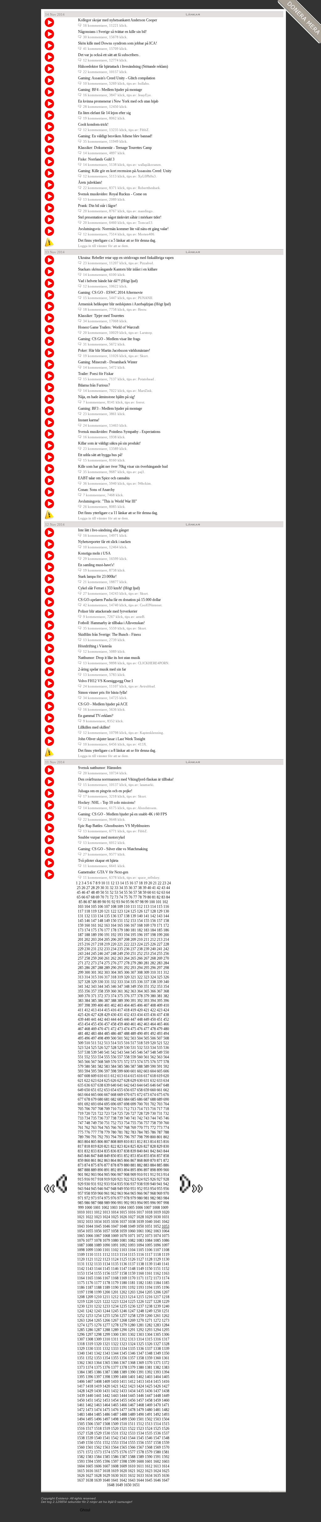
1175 (81, 1283)
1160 (140, 1273)
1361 (165, 1358)
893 (120, 1170)
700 (140, 1104)
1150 (148, 1269)
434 (140, 1015)
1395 (81, 1377)
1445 (131, 1395)
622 (87, 1080)
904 (100, 1174)
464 (153, 1024)
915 (80, 1179)
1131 (81, 1264)
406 (140, 1005)
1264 (89, 1320)
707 (94, 1109)
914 (166, 1174)
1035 (106, 1221)
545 (133, 1052)
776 (87, 1132)
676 (166, 1095)
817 (80, 1146)
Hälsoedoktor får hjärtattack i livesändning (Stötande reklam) (123, 66)
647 (159, 1085)
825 (133, 1146)
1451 (89, 1400)
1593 (81, 1461)
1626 (81, 1475)
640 (113, 1085)
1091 (114, 1245)
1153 (81, 1273)
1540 (98, 1438)
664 (87, 1095)
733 (80, 1118)
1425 (148, 1386)
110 (126, 906)
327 (80, 982)
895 (133, 1170)
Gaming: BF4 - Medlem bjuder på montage (110, 89)
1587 (123, 1457)
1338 (157, 1348)
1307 (81, 1339)
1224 (123, 1301)
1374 (89, 1367)
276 (113, 963)
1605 (89, 1466)
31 (107, 888)
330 (100, 982)
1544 (131, 1438)
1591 (157, 1457)
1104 (131, 1250)
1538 (81, 1438)
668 (113, 1095)
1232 (98, 1306)
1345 (123, 1353)
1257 (123, 1316)
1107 (157, 1250)
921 (120, 1179)
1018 (148, 1212)
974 (100, 1198)
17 (136, 883)
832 (87, 1151)
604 (153, 1071)
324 (153, 977)
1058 (114, 1231)
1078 (98, 1240)
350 (140, 986)
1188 (98, 1287)
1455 (123, 1400)
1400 (123, 1377)
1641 (114, 1480)
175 (94, 930)
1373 (81, 1367)
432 (126, 1015)
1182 (140, 1283)
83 (163, 897)
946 (100, 1189)
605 (159, 1071)
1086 (165, 1240)
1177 (98, 1283)
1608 (114, 1466)
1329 (81, 1348)
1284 (165, 1325)
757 (146, 1123)
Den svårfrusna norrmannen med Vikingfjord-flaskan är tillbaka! (126, 779)
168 (140, 925)
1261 (157, 1316)
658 (140, 1090)
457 (107, 1024)
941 (159, 1184)
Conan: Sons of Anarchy (96, 489)
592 (166, 1066)
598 (113, 1071)
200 (166, 935)
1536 (157, 1433)
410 (166, 1005)
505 (146, 1038)
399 (94, 1005)
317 (107, 977)
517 (133, 1043)
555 (107, 1057)
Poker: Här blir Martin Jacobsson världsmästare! (114, 350)
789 (80, 1137)
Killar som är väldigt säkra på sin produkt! (109, 443)
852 (126, 1156)
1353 (98, 1358)
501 (120, 1038)
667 (107, 1095)
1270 (140, 1320)
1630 (114, 1475)
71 (107, 897)
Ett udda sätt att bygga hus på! (100, 455)
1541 (106, 1438)
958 (87, 1193)
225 (146, 944)
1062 (148, 1231)
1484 (89, 1414)
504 (140, 1038)
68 (93, 897)
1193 (140, 1287)
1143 (89, 1269)
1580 (157, 1452)
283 (159, 963)
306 (126, 972)
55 (126, 892)
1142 (81, 1269)
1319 (89, 1344)
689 (159, 1099)
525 (94, 1047)
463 (146, 1024)
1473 (89, 1410)
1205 (148, 1292)
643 (133, 1085)
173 (80, 930)
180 (126, 930)
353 (159, 986)
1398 (106, 1377)
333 (120, 982)
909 (133, 1174)
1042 (165, 1221)
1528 (89, 1433)
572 (126, 1062)
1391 (140, 1372)
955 (159, 1189)
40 (149, 888)
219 (107, 944)
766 (113, 1127)
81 (154, 897)
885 (159, 1165)
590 (153, 1066)
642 (126, 1085)
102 (165, 902)
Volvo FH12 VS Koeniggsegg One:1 (105, 681)
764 (100, 1127)
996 (153, 1203)
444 (113, 1019)
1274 (81, 1325)
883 (146, 1165)
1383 (165, 1367)
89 (99, 902)
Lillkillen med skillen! (94, 727)
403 (120, 1005)
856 (153, 1156)
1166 (98, 1278)
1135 (114, 1264)
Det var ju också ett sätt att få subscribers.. (109, 55)
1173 (157, 1278)
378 (140, 996)
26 (83, 888)
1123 (106, 1259)
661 (159, 1090)
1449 (165, 1395)
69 (97, 897)
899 (159, 1170)
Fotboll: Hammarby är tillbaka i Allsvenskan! (111, 623)
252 (140, 953)
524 (87, 1047)
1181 (131, 1283)
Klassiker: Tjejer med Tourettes (101, 315)
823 (120, 1146)
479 (159, 1029)
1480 (148, 1410)
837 (120, 1151)
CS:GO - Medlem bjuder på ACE (103, 704)
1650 (127, 1485)
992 (126, 1203)
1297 (89, 1334)
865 (120, 1160)
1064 (165, 1231)
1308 (89, 1339)
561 (146, 1057)
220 (113, 944)
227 (159, 944)
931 (94, 1184)
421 (146, 1010)
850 (113, 1156)
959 (94, 1193)
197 (146, 935)
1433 (123, 1391)
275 (107, 963)
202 (87, 939)
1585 (106, 1457)
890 (100, 1170)
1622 (140, 1471)
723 (107, 1113)
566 (87, 1062)
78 (140, 897)
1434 (131, 1391)
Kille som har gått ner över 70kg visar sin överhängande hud (123, 466)
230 (87, 949)
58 (140, 892)
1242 (89, 1311)
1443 (114, 1395)
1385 (89, 1372)
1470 (157, 1405)
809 (120, 1142)
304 (113, 972)
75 (126, 897)
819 (94, 1146)
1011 (89, 1212)
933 (107, 1184)
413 (94, 1010)
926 (153, 1179)
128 (153, 911)
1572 (89, 1452)
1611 (140, 1466)
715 (146, 1109)
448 (140, 1019)
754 (126, 1123)
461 (133, 1024)
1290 (123, 1330)
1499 (123, 1419)
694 (100, 1104)
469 (94, 1029)
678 (87, 1099)
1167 (106, 1278)
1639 (98, 1480)
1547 (157, 1438)
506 (153, 1038)
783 (133, 1132)
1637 (81, 1480)
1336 (140, 1348)
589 (146, 1066)
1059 (123, 1231)
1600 (140, 1461)
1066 (89, 1236)
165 (120, 925)
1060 (131, 1231)
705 (80, 1109)
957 (80, 1193)
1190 (114, 1287)
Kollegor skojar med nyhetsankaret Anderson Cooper (117, 20)
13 (117, 883)
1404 (157, 1377)
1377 (114, 1367)
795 (120, 1137)
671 (133, 1095)
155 (146, 921)
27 (88, 888)
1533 (131, 1433)
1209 (89, 1297)
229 (80, 949)
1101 (106, 1250)
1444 (123, 1395)
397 (80, 1005)
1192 (131, 1287)
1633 (140, 1475)
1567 (140, 1447)
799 (146, 1137)
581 (94, 1066)
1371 (157, 1363)
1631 (123, 1475)
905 (107, 1174)
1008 (156, 1207)
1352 (89, 1358)
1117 (148, 1254)
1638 (89, 1480)
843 (159, 1151)
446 (126, 1019)
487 (120, 1033)
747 (80, 1123)
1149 (140, 1269)
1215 (140, 1297)
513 (107, 1043)
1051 (148, 1226)
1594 (89, 1461)
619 (159, 1076)
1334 (123, 1348)
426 (87, 1015)
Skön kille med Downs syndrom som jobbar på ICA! (117, 43)
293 (133, 968)
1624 (157, 1471)
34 (121, 888)
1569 (157, 1447)
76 (130, 897)
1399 (114, 1377)
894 (126, 1170)
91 (109, 902)
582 (100, 1066)
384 (87, 1000)
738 (113, 1118)
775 (80, 1132)
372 (100, 996)
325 (159, 977)
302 (100, 972)
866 (126, 1160)
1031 (165, 1217)
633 (159, 1080)
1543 (123, 1438)
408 (153, 1005)
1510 (123, 1424)
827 (146, 1146)
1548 (165, 1438)
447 (133, 1019)
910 (140, 1174)
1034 (98, 1221)
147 (94, 921)
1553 (114, 1442)
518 (140, 1043)
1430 (98, 1391)
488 (126, 1033)
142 (153, 916)
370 (87, 996)
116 (166, 906)
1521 (123, 1428)
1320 (98, 1344)
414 (100, 1010)
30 (102, 888)
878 (113, 1165)
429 (107, 1015)
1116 (140, 1254)
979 (133, 1198)
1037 (123, 1221)
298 (166, 968)
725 (120, 1113)
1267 (114, 1320)
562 (153, 1057)
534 (153, 1047)
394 (153, 1000)
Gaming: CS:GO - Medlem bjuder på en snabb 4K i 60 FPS (122, 814)
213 (159, 939)
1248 (140, 1311)
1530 (106, 1433)
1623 (148, 1471)
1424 (140, 1386)
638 (100, 1085)
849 (107, 1156)
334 (126, 982)
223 (133, 944)
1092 (123, 1245)
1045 (98, 1226)
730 (153, 1113)
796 (126, 1137)
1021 (81, 1217)
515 (120, 1043)
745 (159, 1118)
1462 (89, 1405)
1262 (165, 1316)
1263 (81, 1320)
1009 (164, 1207)
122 (113, 911)
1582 (81, 1457)
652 (100, 1090)
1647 (165, 1480)
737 (107, 1118)
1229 (165, 1301)
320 (126, 977)
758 (153, 1123)
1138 (140, 1264)
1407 (89, 1381)
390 (126, 1000)
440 (87, 1019)
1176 (89, 1283)
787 (159, 1132)
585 (120, 1066)
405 (133, 1005)
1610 (131, 1466)
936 (126, 1184)
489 (133, 1033)
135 (107, 916)
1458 (148, 1400)
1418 (89, 1386)
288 (100, 968)
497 (94, 1038)
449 (146, 1019)
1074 (157, 1236)
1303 (140, 1334)
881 (133, 1165)
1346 (131, 1353)
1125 (123, 1259)
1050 (140, 1226)
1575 (114, 1452)
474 (126, 1029)
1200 (106, 1292)
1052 (157, 1226)
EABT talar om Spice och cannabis (104, 478)
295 (146, 968)
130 (166, 911)
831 (80, 1151)
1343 (106, 1353)
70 (102, 897)
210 (140, 939)
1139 (148, 1264)
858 (166, 1156)
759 (159, 1123)
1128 (148, 1259)
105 (94, 906)
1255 (106, 1316)
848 (100, 1156)
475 (133, 1029)
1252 (81, 1316)
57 (135, 892)
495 (80, 1038)
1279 (123, 1325)
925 (146, 1179)
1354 (106, 1358)
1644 (140, 1480)
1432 (114, 1391)
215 (80, 944)
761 (80, 1127)
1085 (157, 1240)
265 (133, 958)
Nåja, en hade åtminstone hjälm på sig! (106, 397)
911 (146, 1174)
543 (120, 1052)
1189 (106, 1287)
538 (87, 1052)
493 (159, 1033)
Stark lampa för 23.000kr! (97, 576)
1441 (98, 1395)
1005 (130, 1207)
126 (140, 911)
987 (94, 1203)
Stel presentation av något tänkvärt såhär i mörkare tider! (119, 217)
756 (140, 1123)
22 (159, 883)
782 (126, 1132)
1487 (114, 1414)
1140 (157, 1264)
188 (87, 935)
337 (146, 982)
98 (142, 902)
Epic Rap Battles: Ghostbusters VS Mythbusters (114, 826)
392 (140, 1000)
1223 (114, 1301)
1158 (123, 1273)
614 (126, 1076)
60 (149, 892)
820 (100, 1146)
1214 (131, 1297)
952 (140, 1189)
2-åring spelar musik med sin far (102, 669)
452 (166, 1019)
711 (120, 1109)
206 (113, 939)
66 (83, 897)
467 (80, 1029)
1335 (131, 1348)
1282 (148, 1325)
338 (153, 982)
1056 (98, 1231)
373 (107, 996)
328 (87, 982)
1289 (114, 1330)
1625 (165, 1471)
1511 (131, 1424)
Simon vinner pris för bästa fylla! (102, 692)
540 (100, 1052)
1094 (140, 1245)
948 (113, 1189)
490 (140, 1033)
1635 (157, 1475)
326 (166, 977)
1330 (89, 1348)
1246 (123, 1311)
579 (80, 1066)
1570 (165, 1447)
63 (163, 892)
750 (100, 1123)
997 (159, 1203)
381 (159, 996)
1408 (98, 1381)
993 (133, 1203)
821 (107, 1146)
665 (94, 1095)
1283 (157, 1325)
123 (120, 911)
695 (107, 1104)
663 (80, 1095)
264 (126, 958)
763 (94, 1127)
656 (126, 1090)
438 (166, 1015)
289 (107, 968)
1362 (81, 1363)
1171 (140, 1278)
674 (153, 1095)
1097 (165, 1245)
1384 (81, 1372)
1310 (106, 1339)
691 (80, 1104)
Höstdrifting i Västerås (95, 646)
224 (140, 944)
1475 (106, 1410)
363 (133, 991)
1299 (106, 1334)
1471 (165, 1405)
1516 (81, 1428)
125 (133, 911)
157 (159, 921)
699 (133, 1104)
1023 (98, 1217)
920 (113, 1179)
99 (146, 902)
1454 (114, 1400)
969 (159, 1193)
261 (107, 958)
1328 (165, 1344)
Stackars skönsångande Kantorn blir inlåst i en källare (117, 269)
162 (100, 925)
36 (130, 888)
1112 (106, 1254)
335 (133, 982)
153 (133, 921)
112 (140, 906)
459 (120, 1024)
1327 (157, 1344)
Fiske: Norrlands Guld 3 (96, 159)
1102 (114, 1250)
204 (100, 939)
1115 (131, 1254)
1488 (123, 1414)
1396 (89, 1377)
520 (153, 1043)
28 (93, 888)
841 (146, 1151)
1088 (89, 1245)
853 (133, 1156)
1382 (157, 1367)
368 (166, 991)
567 (94, 1062)
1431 (106, 1391)
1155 (98, 1273)
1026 (123, 1217)
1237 (140, 1306)
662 (166, 1090)
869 (146, 1160)
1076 (81, 1240)
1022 (89, 1217)
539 (94, 1052)
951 (133, 1189)
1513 (148, 1424)
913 (159, 1174)
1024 (106, 1217)
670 (126, 1095)
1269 (131, 1320)
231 (94, 949)
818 (87, 1146)
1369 (140, 1363)
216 (87, 944)
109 (120, 906)
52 (111, 892)
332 (113, 982)
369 (80, 996)
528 (113, 1047)
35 (126, 888)
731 (159, 1113)
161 (94, 925)
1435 (140, 1391)
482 (87, 1033)
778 (100, 1132)
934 (113, 1184)
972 (87, 1198)
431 (120, 1015)
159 (80, 925)
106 (100, 906)
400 (100, 1005)
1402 (140, 1377)
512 (100, 1043)
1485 (98, 1414)
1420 (106, 1386)
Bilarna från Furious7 (94, 385)
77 (135, 897)
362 (126, 991)
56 (130, 892)
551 (80, 1057)
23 (164, 883)
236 (126, 949)
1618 (106, 1471)
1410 (114, 1381)
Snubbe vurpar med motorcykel (101, 837)
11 (108, 883)
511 (94, 1043)
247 (107, 953)
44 (168, 888)
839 (133, 1151)
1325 (140, 1344)
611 (107, 1076)
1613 (157, 1466)
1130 (165, 1259)
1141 (165, 1264)
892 (113, 1170)
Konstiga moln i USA (94, 553)
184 (153, 930)
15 (127, 883)
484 (100, 1033)
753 (120, 1123)
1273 (165, 1320)
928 (166, 1179)
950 (126, 1189)
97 (137, 902)
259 (94, 958)
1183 (148, 1283)
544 (126, 1052)
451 (159, 1019)
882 (140, 1165)
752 (113, 1123)
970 (166, 1193)
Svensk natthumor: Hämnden (99, 768)
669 (120, 1095)
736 (100, 1118)
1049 (131, 1226)
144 (166, 916)
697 (120, 1104)
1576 (123, 1452)
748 (87, 1123)
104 (87, 906)
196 (140, 935)
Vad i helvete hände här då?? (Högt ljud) (108, 281)
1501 (140, 1419)
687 (146, 1099)
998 (166, 1203)
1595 (98, 1461)
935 (120, 1184)
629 (133, 1080)
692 (87, 1104)
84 (168, 897)
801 (159, 1137)
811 (133, 1142)
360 (113, 991)
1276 (98, 1325)
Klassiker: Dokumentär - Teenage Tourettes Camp (115, 147)
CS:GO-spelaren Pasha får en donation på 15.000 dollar (119, 600)
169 (146, 925)
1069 (114, 1236)
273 (94, 963)
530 (126, 1047)
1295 (165, 1330)
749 (94, 1123)
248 (113, 953)
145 (80, 921)
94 (123, 902)
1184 (157, 1283)
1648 (110, 1485)
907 (120, 1174)
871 (159, 1160)
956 (166, 1189)
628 (126, 1080)
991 (120, 1203)
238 (140, 949)
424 (166, 1010)
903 (94, 1174)
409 (159, 1005)
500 (113, 1038)
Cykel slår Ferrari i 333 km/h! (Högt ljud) (109, 588)
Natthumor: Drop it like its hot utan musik (109, 658)
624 (100, 1080)
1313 (131, 1339)
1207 (165, 1292)
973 (94, 1198)
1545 (140, 1438)
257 (80, 958)
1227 (148, 1301)
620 (166, 1076)
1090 (106, 1245)
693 (94, 1104)
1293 (148, 1330)
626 (113, 1080)
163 (107, 925)
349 (133, 986)
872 (166, 1160)
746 (166, 1118)
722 (100, 1113)
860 (87, 1160)
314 (87, 977)
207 (120, 939)
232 (100, 949)
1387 (106, 1372)
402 (113, 1005)
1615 (81, 1471)
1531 (114, 1433)
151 (120, 921)
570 (113, 1062)
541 (107, 1052)
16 (131, 883)
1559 (165, 1442)
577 (159, 1062)
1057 (106, 1231)
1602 (157, 1461)
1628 (98, 1475)
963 (120, 1193)
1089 (98, 1245)
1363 (89, 1363)
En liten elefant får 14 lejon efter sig (104, 113)
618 (153, 1076)
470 (100, 1029)
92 (113, 902)
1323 (123, 1344)
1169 (123, 1278)
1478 (131, 1410)
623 (94, 1080)
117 (80, 911)
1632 (131, 1475)
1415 (157, 1381)
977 (120, 1198)
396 (166, 1000)
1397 (98, 1377)
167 (133, 925)
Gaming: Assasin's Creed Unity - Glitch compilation (116, 78)
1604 (81, 1466)
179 (120, 930)
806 (100, 1142)
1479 (140, 1410)
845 (80, 1156)
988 (100, 1203)
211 (146, 939)
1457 (140, 1400)
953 (146, 1189)
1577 (131, 1452)
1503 (157, 1419)
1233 (106, 1306)
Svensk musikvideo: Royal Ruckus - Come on (112, 194)
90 (104, 902)
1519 (106, 1428)
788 (166, 1132)
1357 (131, 1358)
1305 (157, 1334)
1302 (131, 1334)
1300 (114, 1334)
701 (146, 1104)
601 (133, 1071)
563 (159, 1057)
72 (111, 897)
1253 (89, 1316)
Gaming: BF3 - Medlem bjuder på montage (110, 408)
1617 (98, 1471)
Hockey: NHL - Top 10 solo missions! (106, 802)
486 (113, 1033)
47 (88, 892)
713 (133, 1109)
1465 (114, 1405)
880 (126, 1165)
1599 (131, 1461)
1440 (89, 1395)
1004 (122, 1207)
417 (120, 1010)
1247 (131, 1311)
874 (87, 1165)
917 (94, 1179)
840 (140, 1151)
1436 (148, 1391)
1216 (148, 1297)
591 (159, 1066)
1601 (148, 1461)
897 (146, 1170)
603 (146, 1071)
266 (140, 958)
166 (126, 925)
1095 (148, 1245)
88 (95, 902)
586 (126, 1066)
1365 (106, 1363)
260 (100, 958)
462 (140, 1024)
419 (133, 1010)
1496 (98, 1419)
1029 (148, 1217)
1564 (114, 1447)
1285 (81, 1330)
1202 (123, 1292)
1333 (114, 1348)
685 (133, 1099)
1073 (148, 1236)
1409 (106, 1381)
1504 (165, 1419)
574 (140, 1062)
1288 (106, 1330)
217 (94, 944)
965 (133, 1193)
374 (113, 996)
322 (140, 977)
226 (153, 944)
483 (94, 1033)
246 (100, 953)
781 (120, 1132)
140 (140, 916)
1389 (123, 1372)
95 (127, 902)
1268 (123, 1320)
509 (80, 1043)
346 (113, 986)
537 (80, 1052)
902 (87, 1174)
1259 (140, 1316)
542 (113, 1052)
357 (94, 991)
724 (113, 1113)
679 (94, 1099)
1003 (114, 1207)
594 (87, 1071)
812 (140, 1142)
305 (120, 972)
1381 (148, 1367)
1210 (98, 1297)
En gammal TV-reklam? (95, 716)
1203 (131, 1292)
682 (113, 1099)
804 (87, 1142)
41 (154, 888)
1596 (106, 1461)
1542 (114, 1438)
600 (126, 1071)
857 (159, 1156)
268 (153, 958)
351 (146, 986)
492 (153, 1033)
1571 (81, 1452)
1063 (157, 1231)
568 (100, 1062)
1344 (114, 1353)
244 (87, 953)
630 (140, 1080)
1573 (98, 1452)
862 (100, 1160)
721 (94, 1113)
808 (113, 1142)
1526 (165, 1428)
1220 (89, 1301)
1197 (81, 1292)
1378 (123, 1367)
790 (87, 1137)
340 (166, 982)
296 (153, 968)
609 (94, 1076)
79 (144, 897)
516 (126, 1043)
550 (166, 1052)
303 (107, 972)
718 (166, 1109)
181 (133, 930)
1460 (165, 1400)
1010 (81, 1212)
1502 (148, 1419)
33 (116, 888)
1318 (81, 1344)
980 (140, 1198)
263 (120, 958)
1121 (89, 1259)
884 (153, 1165)
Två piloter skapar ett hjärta (98, 860)
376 (126, 996)
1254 (98, 1316)
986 (87, 1203)
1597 (114, 1461)
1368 (131, 1363)
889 (94, 1170)
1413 (140, 1381)
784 (140, 1132)
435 (146, 1015)
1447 (148, 1395)
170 (153, 925)
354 (166, 986)
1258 (131, 1316)
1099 (89, 1250)
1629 (106, 1475)
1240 (165, 1306)
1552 (106, 1442)
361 (120, 991)
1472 (81, 1410)
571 (120, 1062)
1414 (148, 1381)
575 (146, 1062)
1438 (165, 1391)
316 (100, 977)
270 (166, 958)
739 (120, 1118)
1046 (106, 1226)
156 (153, 921)
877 (107, 1165)
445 (120, 1019)
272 (87, 963)
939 (146, 1184)
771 (146, 1127)
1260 (148, 1316)
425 (80, 1015)
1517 (89, 1428)
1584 (98, 1457)
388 (113, 1000)
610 (100, 1076)
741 (133, 1118)
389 (120, 1000)
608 (87, 1076)
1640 (106, 1480)
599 (120, 1071)
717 (159, 1109)
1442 (106, 1395)
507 (159, 1038)
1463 (98, 1405)
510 (87, 1043)
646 (153, 1085)
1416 (165, 1381)
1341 (89, 1353)
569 (107, 1062)
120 (100, 911)
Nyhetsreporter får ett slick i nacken (104, 542)
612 (113, 1076)
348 (126, 986)
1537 (165, 1433)
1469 (148, 1405)
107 (107, 906)
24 (169, 883)
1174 (165, 1278)
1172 (148, 1278)
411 (80, 1010)
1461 (81, 1405)
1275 (89, 1325)
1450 (81, 1400)
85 (80, 902)
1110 (89, 1254)
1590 (148, 1457)
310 (153, 972)
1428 (81, 1391)
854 (140, 1156)
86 (85, 902)
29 (97, 888)
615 (133, 1076)
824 (126, 1146)
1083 (140, 1240)
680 (100, 1099)
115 (159, 906)
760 (166, 1123)
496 (87, 1038)
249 (120, 953)
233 (107, 949)
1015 (123, 1212)
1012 (98, 1212)
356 (87, 991)
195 (133, 935)
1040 (148, 1221)
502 (126, 1038)
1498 (114, 1419)
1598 (123, 1461)
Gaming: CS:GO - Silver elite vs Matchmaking (113, 849)
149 (107, 921)
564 (166, 1057)
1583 (89, 1457)
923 (133, 1179)
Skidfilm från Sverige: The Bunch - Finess (109, 634)
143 (159, 916)
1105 (140, 1250)
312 (166, 972)
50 (102, 892)
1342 (98, 1353)
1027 (131, 1217)
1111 (98, 1254)
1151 (157, 1269)
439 (80, 1019)
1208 (81, 1297)
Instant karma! (88, 420)
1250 (157, 1311)
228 (166, 944)
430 (113, 1015)
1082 (131, 1240)
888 (87, 1170)
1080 (114, 1240)
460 (126, 1024)
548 (153, 1052)
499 (107, 1038)
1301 (123, 1334)
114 (153, 906)
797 (133, 1137)
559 (133, 1057)
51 (107, 892)
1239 (157, 1306)
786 (153, 1132)
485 (107, 1033)
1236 (131, 1306)
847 (94, 1156)
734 (87, 1118)
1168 (114, 1278)
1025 (114, 1217)
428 (100, 1015)
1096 (157, 1245)
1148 (131, 1269)
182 (140, 930)
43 (163, 888)
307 (133, 972)
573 (133, 1062)
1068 (106, 1236)
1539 (89, 1438)
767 (120, 1127)
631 (146, 1080)
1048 (123, 1226)
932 (100, 1184)
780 (113, 1132)
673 (146, 1095)
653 (107, 1090)
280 (140, 963)
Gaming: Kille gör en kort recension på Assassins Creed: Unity (124, 171)
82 (158, 897)
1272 (157, 1320)
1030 (157, 1217)
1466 (123, 1405)
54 (121, 892)
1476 (114, 1410)
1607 (106, 1466)
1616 (89, 1471)
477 (146, 1029)
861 (94, 1160)
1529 (98, 1433)
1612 (148, 1466)
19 (145, 883)
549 (159, 1052)
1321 (106, 1344)
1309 (98, 1339)
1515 (165, 1424)
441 (94, 1019)
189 (94, 935)
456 (100, 1024)
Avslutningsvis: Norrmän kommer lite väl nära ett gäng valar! (123, 229)
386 (100, 1000)
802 (166, 1137)
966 (140, 1193)
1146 (114, 1269)
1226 (140, 1301)
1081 (123, 1240)
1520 (114, 1428)
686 (140, 1099)
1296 (81, 1334)
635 (80, 1085)
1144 (98, 1269)
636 (87, 1085)
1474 (98, 1410)
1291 (131, 1330)
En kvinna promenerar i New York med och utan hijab (118, 101)
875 (94, 1165)
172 (166, 925)
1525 (157, 1428)
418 (126, 1010)
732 (166, 1113)
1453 (106, 1400)
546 (140, 1052)
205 (107, 939)
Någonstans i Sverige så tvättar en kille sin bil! (112, 31)
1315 (148, 1339)
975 (107, 1198)
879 (120, 1165)
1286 (89, 1330)
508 (166, 1038)
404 (126, 1005)
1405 (165, 1377)
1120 (81, 1259)
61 (154, 892)
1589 (140, 1457)
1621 (131, 1471)
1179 (114, 1283)
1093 (131, 1245)
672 (140, 1095)
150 (113, 921)
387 (107, 1000)
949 (120, 1189)
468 (87, 1029)
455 (94, 1024)
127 (146, 911)
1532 (123, 1433)
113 (146, 906)
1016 (131, 1212)
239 (146, 949)
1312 (123, 1339)
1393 (157, 1372)
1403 (148, 1377)
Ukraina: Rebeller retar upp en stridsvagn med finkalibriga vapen (126, 257)
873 (80, 1165)
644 (140, 1085)
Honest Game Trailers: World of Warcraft (108, 327)
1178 (106, 1283)
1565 (123, 1447)
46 (83, 892)
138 (126, 916)
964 (126, 1193)
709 (107, 1109)
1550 (89, 1442)
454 (87, 1024)
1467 (131, 1405)
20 (150, 883)
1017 (140, 1212)
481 (80, 1033)
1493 (165, 1414)
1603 (165, 1461)
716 (153, 1109)
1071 (131, 1236)
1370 (148, 1363)
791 (94, 1137)
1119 (165, 1254)
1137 (131, 1264)
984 (166, 1198)
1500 (131, 1419)
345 (107, 986)
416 (113, 1010)
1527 (81, 1433)
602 (140, 1071)
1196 (165, 1287)
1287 (98, 1330)
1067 (98, 1236)
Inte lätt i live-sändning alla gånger (103, 530)
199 (159, 935)
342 (87, 986)
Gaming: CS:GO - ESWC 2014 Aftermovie (110, 292)
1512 (140, 1424)
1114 (123, 1254)
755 (133, 1123)
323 (146, 977)
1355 (114, 1358)
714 (140, 1109)
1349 (157, 1353)
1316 (157, 1339)
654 (113, 1090)
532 (140, 1047)
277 (120, 963)
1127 (140, 1259)
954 (153, 1189)
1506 (89, 1424)
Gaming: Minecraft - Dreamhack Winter (107, 362)
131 (80, 916)
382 (166, 996)
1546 (148, 1438)
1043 (81, 1226)
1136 (123, 1264)
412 (87, 1010)
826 (140, 1146)
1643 (131, 1480)
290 (113, 968)
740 (126, 1118)
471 (107, 1029)
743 (146, 1118)
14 (122, 883)
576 (153, 1062)
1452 (98, 1400)
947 (107, 1189)
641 (120, 1085)
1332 (106, 1348)
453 (80, 1024)
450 (153, 1019)
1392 (148, 1372)
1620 (123, 1471)
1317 (165, 1339)
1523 (140, 1428)
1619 (114, 1471)
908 (126, 1174)
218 (100, 944)
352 (153, 986)
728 (140, 1113)
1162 (157, 1273)
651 (94, 1090)
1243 (98, 1311)
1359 (148, 1358)
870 (153, 1160)
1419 (98, 1386)
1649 (119, 1485)
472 (113, 1029)
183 (146, 930)
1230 (81, 1306)
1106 (148, 1250)
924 (140, 1179)
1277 (106, 1325)
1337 (148, 1348)
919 (107, 1179)
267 (146, 958)
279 (133, 963)
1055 (89, 1231)
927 (159, 1179)
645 (146, 1085)
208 (126, 939)
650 (87, 1090)
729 (146, 1113)
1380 (140, 1367)
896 (140, 1170)
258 (87, 958)
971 (80, 1198)
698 (126, 1104)
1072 (140, 1236)
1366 (114, 1363)
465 (159, 1024)
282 (153, 963)
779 (107, 1132)
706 (87, 1109)
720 (87, 1113)
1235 (123, 1306)
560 (140, 1057)
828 (153, 1146)
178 (113, 930)
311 (159, 972)
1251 (165, 1311)
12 (112, 883)
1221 (98, 1301)
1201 (114, 1292)
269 (159, 958)
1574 (106, 1452)
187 (80, 935)
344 (100, 986)
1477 (123, 1410)
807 (107, 1142)
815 (159, 1142)
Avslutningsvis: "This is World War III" (107, 501)
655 (120, 1090)
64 (168, 892)
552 (87, 1057)
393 (146, 1000)
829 (159, 1146)
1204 (140, 1292)
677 (80, 1099)
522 (166, 1043)
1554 (123, 1442)
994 (140, 1203)
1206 (157, 1292)
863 (107, 1160)
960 (100, 1193)
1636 (165, 1475)
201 (80, 939)
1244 (106, 1311)
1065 (81, 1236)
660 (153, 1090)
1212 (114, 1297)
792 (100, 1137)
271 (80, 963)
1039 (140, 1221)
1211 (106, 1297)
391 (133, 1000)
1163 (165, 1273)
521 (159, 1043)
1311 (114, 1339)
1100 (98, 1250)
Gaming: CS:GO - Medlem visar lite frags (109, 339)
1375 (98, 1367)
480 (166, 1029)
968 (153, 1193)
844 (166, 1151)
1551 (98, 1442)
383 (80, 1000)
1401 (131, 1377)
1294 (157, 1330)
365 (146, 991)
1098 (81, 1250)
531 (133, 1047)
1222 (106, 1301)
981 (146, 1198)
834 (100, 1151)
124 (126, 911)
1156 (106, 1273)
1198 (89, 1292)
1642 (123, 1480)
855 (146, 1156)
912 (153, 1174)
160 (87, 925)
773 (159, 1127)
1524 (148, 1428)
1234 (114, 1306)
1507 (98, 1424)
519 (146, 1043)
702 (153, 1104)
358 (100, 991)
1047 (114, 1226)
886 (166, 1165)
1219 (81, 1301)
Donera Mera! (299, 21)
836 (113, 1151)
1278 (114, 1325)
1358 (140, 1358)
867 (133, 1160)
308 (140, 972)
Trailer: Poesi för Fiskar (95, 373)
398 (87, 1005)
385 (94, 1000)
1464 (106, 1405)
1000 (88, 1207)
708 (100, 1109)
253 (146, 953)
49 (97, 892)
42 (158, 888)
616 (140, 1076)
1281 (140, 1325)
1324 (131, 1344)
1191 (123, 1287)
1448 (157, 1395)
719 (80, 1113)
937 (133, 1184)
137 (120, 916)
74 (121, 897)
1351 (81, 1358)
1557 (148, 1442)
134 (100, 916)
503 (133, 1038)
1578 (140, 1452)
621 (80, 1080)
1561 (89, 1447)
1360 (157, 1358)
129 (159, 911)
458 (113, 1024)
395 (159, 1000)
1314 (140, 1339)
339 (159, 982)
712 (126, 1109)
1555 (131, 1442)
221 (120, 944)
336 (140, 982)
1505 (81, 1424)
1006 (139, 1207)
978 (126, 1198)
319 (120, 977)
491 (146, 1033)
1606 (98, 1466)
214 (166, 939)
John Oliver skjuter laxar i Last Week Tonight (111, 739)
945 (94, 1189)
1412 (131, 1381)
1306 (165, 1334)
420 (140, 1010)
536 (166, 1047)
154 (140, 921)
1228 (157, 1301)
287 (94, 968)
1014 (114, 1212)
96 (132, 902)
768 (126, 1127)
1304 (148, 1334)
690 (166, 1099)
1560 (81, 1447)
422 (153, 1010)
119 (94, 911)
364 (140, 991)
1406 (81, 1381)
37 (135, 888)
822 (113, 1146)
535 (159, 1047)
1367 (123, 1363)
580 (87, 1066)
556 (113, 1057)
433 (133, 1015)
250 (126, 953)
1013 (106, 1212)
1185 (165, 1283)
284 (166, 963)
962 (113, 1193)
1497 (106, 1419)
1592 (165, 1457)
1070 (123, 1236)
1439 (81, 1395)
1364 (98, 1363)
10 (103, 883)
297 (159, 968)
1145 (106, 1269)
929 (80, 1184)
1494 (81, 1419)
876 (100, 1165)
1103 (123, 1250)
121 (107, 911)
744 (153, 1118)
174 (87, 930)
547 (146, 1052)
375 (120, 996)
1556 (140, 1442)
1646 (157, 1480)
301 (94, 972)
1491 (148, 1414)
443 (107, 1019)
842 (153, 1151)
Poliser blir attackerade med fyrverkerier (107, 611)
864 (113, 1160)
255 (159, 953)
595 (94, 1071)
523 (80, 1047)
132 (87, 916)
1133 (98, 1264)
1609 (123, 1466)
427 (94, 1015)
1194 (148, 1287)
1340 (81, 1353)
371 (94, 996)
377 (133, 996)
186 (166, 930)
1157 (114, 1273)
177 (107, 930)
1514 (157, 1424)
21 (155, 883)
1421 (114, 1386)
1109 (81, 1254)
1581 (165, 1452)
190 (100, 935)
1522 (131, 1428)
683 (120, 1099)
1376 (106, 1367)
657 (133, 1090)
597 (107, 1071)
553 (94, 1057)
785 (146, 1132)
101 (158, 902)
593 (80, 1071)
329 (94, 982)
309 (146, 972)
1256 (114, 1316)
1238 (148, 1306)
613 (120, 1076)
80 (149, 897)
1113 (114, 1254)
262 (113, 958)
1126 (131, 1259)
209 (133, 939)
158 (166, 921)
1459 (157, 1400)
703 (159, 1104)
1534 (140, 1433)
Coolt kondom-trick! (93, 124)
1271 (148, 1320)
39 (144, 888)
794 (113, 1137)
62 (158, 892)
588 (140, 1066)
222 (126, 944)
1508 (106, 1424)
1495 (89, 1419)
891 (107, 1170)
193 (120, 935)
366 (153, 991)
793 (107, 1137)
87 (90, 902)
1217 (157, 1297)
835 (107, 1151)
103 (80, 906)
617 (146, 1076)
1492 (157, 1414)
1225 (131, 1301)
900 (166, 1170)
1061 (140, 1231)
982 (153, 1198)
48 (93, 892)
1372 (165, 1363)
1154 (89, 1273)
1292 (140, 1330)
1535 (148, 1433)
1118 (157, 1254)
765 (107, 1127)
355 (80, 991)
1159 (131, 1273)
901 (80, 1174)
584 (113, 1066)
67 (88, 897)
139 (133, 916)
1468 (140, 1405)
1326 (148, 1344)
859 (80, 1160)
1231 (89, 1306)
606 (166, 1071)
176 (100, 930)
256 (166, 953)
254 (153, 953)
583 (107, 1066)
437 (159, 1015)
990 (113, 1203)
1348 (148, 1353)
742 (140, 1118)
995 (146, 1203)
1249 (148, 1311)
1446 (140, 1395)
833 (94, 1151)
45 (79, 892)
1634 (148, 1475)
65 (79, 897)
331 (107, 982)
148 (100, 921)
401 (107, 1005)
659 (146, 1090)
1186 (81, 1287)
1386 (98, 1372)
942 (166, 1184)
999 (81, 1207)
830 (166, 1146)
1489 (131, 1414)
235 (120, 949)
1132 (89, 1264)
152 (126, 921)
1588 (131, 1457)
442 (100, 1019)
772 (153, 1127)
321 (133, 977)
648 (166, 1085)
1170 (131, 1278)
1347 (140, 1353)
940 (153, 1184)
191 (107, 935)
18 (141, 883)
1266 (106, 1320)
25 (79, 888)
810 (126, 1142)
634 (166, 1080)
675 (159, 1095)
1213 (123, 1297)
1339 (165, 1348)
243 (80, 953)
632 (153, 1080)
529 (120, 1047)
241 (159, 949)
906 (113, 1174)
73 (116, 897)
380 (153, 996)
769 (133, 1127)
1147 (123, 1269)
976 (113, 1198)
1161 (148, 1273)
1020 (165, 1212)
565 (80, 1062)
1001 (97, 1207)
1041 (157, 1221)
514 (113, 1043)
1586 (114, 1457)
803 (80, 1142)
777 (94, 1132)
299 (80, 972)
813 (146, 1142)
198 (153, 935)
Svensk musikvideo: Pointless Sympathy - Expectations (119, 431)
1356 (123, 1358)
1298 (98, 1334)
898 (153, 1170)
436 (153, 1015)
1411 (123, 1381)
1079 (106, 1240)
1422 (123, 1386)
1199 (98, 1292)
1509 (114, 1424)
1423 (131, 1386)
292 (126, 968)
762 (87, 1127)
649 (80, 1090)
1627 (89, 1475)
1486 (106, 1414)
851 (120, 1156)
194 (126, 935)
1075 (165, 1236)
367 (159, 991)
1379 (131, 1367)
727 (133, 1113)
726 (126, 1113)
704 (166, 1104)
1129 (157, 1259)
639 (107, 1085)
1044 (89, 1226)
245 (94, 953)
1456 (131, 1400)
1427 (165, 1386)
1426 (157, 1386)
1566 (131, 1447)
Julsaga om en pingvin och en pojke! (105, 791)
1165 (89, 1278)
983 (159, 1198)
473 (120, 1029)
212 (153, 939)
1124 (114, 1259)
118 (87, 911)
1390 (131, 1372)
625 (107, 1080)
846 (87, 1156)
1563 (106, 1447)
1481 (157, 1410)
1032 (81, 1221)
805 (94, 1142)
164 (113, 925)
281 (146, 963)
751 (107, 1123)
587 (133, 1066)
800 (153, 1137)
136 (113, 916)
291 (120, 968)
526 (100, 1047)
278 (126, 963)
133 (94, 916)
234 (113, 949)
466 (166, 1024)
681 (107, 1099)
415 (107, 1010)
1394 (165, 1372)
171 (159, 925)
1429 (89, 1391)
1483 (81, 1414)
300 (87, 972)
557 (120, 1057)
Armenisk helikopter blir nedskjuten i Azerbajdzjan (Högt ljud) (124, 304)
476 (140, 1029)
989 (107, 1203)
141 (146, 916)
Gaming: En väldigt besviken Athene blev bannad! (115, 136)
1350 (165, 1353)
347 (120, 986)
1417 (81, 1386)
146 (87, 921)
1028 (140, 1217)
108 (113, 906)
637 (94, 1085)
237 (133, 949)
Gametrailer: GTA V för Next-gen (103, 872)
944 (87, 1189)
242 (166, 949)
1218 (165, 1297)
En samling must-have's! (96, 565)
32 (111, 888)
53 (116, 892)
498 (100, 1038)
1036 (114, 1221)
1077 (89, 1240)
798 (140, 1137)
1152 (165, 1269)
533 (146, 1047)
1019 (157, 1212)
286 (87, 968)
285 (80, 968)
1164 (81, 1278)
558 (126, 1057)
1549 (81, 1442)
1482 (165, 1410)
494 (166, 1033)
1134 (106, 1264)
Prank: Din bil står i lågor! (97, 205)
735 (94, 1118)
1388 (114, 1372)
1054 (81, 1231)
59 (144, 892)
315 (94, 977)
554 (100, 1057)
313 (80, 977)
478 (153, 1029)
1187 (89, 1287)
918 (100, 1179)
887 (80, 1170)
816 (166, 1142)
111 (133, 906)
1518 (98, 1428)
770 (140, 1127)
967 (146, 1193)
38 (140, 888)
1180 (123, 1283)
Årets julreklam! (90, 182)
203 (94, 939)
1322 (114, 1344)
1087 (81, 1245)
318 (113, 977)
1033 (89, 1221)
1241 (81, 1311)
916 (87, 1179)
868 (140, 1160)
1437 (157, 1391)
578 (166, 1062)
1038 (131, 1221)
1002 (105, 1207)
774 (166, 1127)
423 (159, 1010)
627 (120, 1080)
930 (87, 1184)
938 (140, 1184)
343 (94, 986)
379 (146, 996)
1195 (157, 1287)
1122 (98, 1259)
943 (80, 1189)
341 (80, 986)
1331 (98, 1348)
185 (159, 930)
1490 (140, 1414)
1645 (148, 1480)
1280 (131, 1325)
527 (107, 1047)
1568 (148, 1447)
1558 (157, 1442)
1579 (148, 1452)
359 (107, 991)
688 (153, 1099)
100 (152, 902)
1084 (148, 1240)
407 (146, 1005)
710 (113, 1109)
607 (80, 1076)
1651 (136, 1485)
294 (140, 968)
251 (133, 953)
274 (100, 963)
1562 (98, 1447)
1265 (98, 1320)
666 (100, 1095)
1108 (165, 1250)
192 (113, 935)
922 (126, 1179)
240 (153, 949)
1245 (114, 1311)
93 (118, 902)
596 (100, 1071)
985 (80, 1203)
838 (126, 1151)
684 (126, 1099)
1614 (165, 1466)
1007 (147, 1207)
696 (113, 1104)
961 (107, 1193)
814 (153, 1142)
